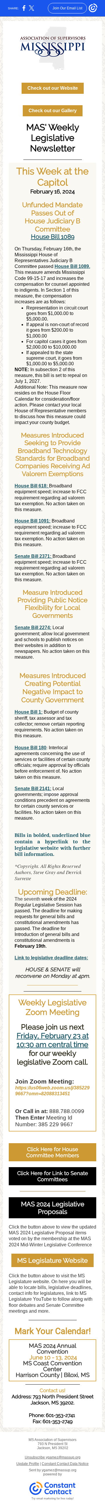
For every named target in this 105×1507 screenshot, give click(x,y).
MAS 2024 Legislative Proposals (52, 1207)
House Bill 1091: (32, 520)
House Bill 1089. (72, 266)
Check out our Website (52, 88)
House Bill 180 (30, 747)
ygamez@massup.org (59, 1470)
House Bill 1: (29, 712)
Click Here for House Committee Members (52, 1152)
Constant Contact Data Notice (65, 1464)
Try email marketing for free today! (53, 1498)
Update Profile (27, 1464)
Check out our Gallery (53, 110)
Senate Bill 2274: (33, 627)
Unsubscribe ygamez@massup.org (52, 1457)
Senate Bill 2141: (33, 788)
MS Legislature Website (52, 1260)
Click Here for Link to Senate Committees (52, 1176)
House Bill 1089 (52, 236)
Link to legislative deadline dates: (51, 957)
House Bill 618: (32, 485)
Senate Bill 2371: (33, 556)
